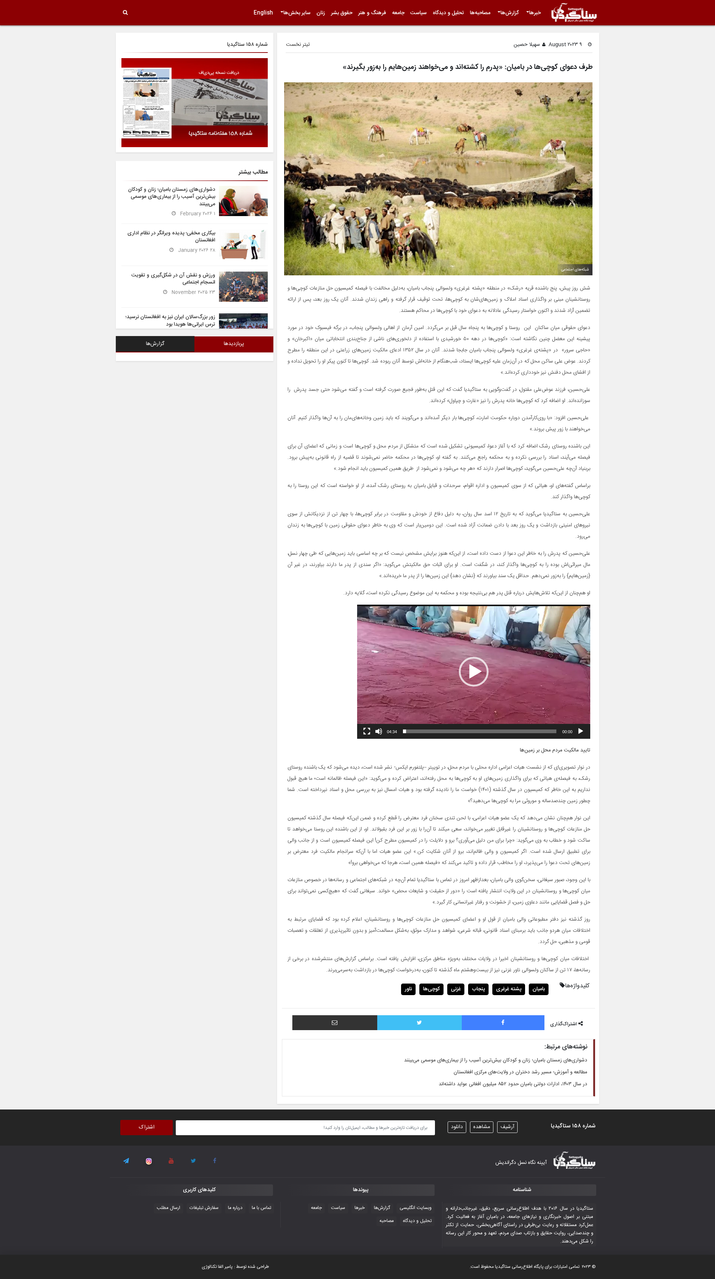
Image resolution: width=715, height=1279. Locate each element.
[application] (473, 672)
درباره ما (235, 1208)
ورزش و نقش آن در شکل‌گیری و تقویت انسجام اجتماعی (173, 279)
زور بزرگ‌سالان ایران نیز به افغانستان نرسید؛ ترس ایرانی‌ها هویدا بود (170, 321)
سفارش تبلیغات (204, 1208)
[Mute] (378, 731)
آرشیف (507, 1127)
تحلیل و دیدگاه (448, 13)
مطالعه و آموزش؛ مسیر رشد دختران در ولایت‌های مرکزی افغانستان (520, 1072)
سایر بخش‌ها (297, 13)
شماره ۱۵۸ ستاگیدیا (247, 44)
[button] (474, 672)
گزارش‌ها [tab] (155, 343)
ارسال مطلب (168, 1208)
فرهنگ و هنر (372, 13)
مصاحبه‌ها (480, 13)
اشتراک (147, 1127)
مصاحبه (386, 1221)
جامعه (398, 13)
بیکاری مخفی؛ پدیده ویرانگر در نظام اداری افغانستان (171, 237)
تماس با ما (261, 1208)
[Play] (580, 731)
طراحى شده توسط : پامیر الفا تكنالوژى (235, 1266)
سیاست (418, 13)
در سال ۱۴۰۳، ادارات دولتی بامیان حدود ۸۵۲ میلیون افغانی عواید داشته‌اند (513, 1084)
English (263, 13)
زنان (321, 13)
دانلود (457, 1127)
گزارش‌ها (509, 13)
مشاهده (481, 1127)
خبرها (535, 13)
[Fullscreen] (367, 731)
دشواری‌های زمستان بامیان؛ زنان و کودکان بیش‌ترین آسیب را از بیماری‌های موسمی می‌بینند (495, 1060)
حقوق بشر (341, 13)
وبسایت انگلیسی (416, 1208)
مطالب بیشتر (253, 172)
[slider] (479, 731)
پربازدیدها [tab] (234, 343)
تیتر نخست (298, 45)
